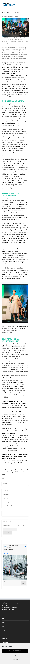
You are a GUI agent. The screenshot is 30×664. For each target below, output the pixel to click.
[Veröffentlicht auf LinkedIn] (25, 546)
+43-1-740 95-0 (5, 605)
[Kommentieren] (7, 583)
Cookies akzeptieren (15, 651)
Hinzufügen (7, 533)
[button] (3, 565)
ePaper (3, 630)
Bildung (10, 16)
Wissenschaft (6, 498)
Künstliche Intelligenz (8, 506)
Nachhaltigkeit (7, 502)
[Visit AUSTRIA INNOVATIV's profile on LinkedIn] (5, 546)
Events (3, 622)
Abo (3, 626)
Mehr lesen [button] (7, 553)
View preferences (15, 659)
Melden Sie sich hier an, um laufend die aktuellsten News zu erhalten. (13, 526)
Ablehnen (15, 655)
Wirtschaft (6, 494)
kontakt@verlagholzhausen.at (9, 607)
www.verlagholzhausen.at (8, 609)
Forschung (15, 16)
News (3, 618)
